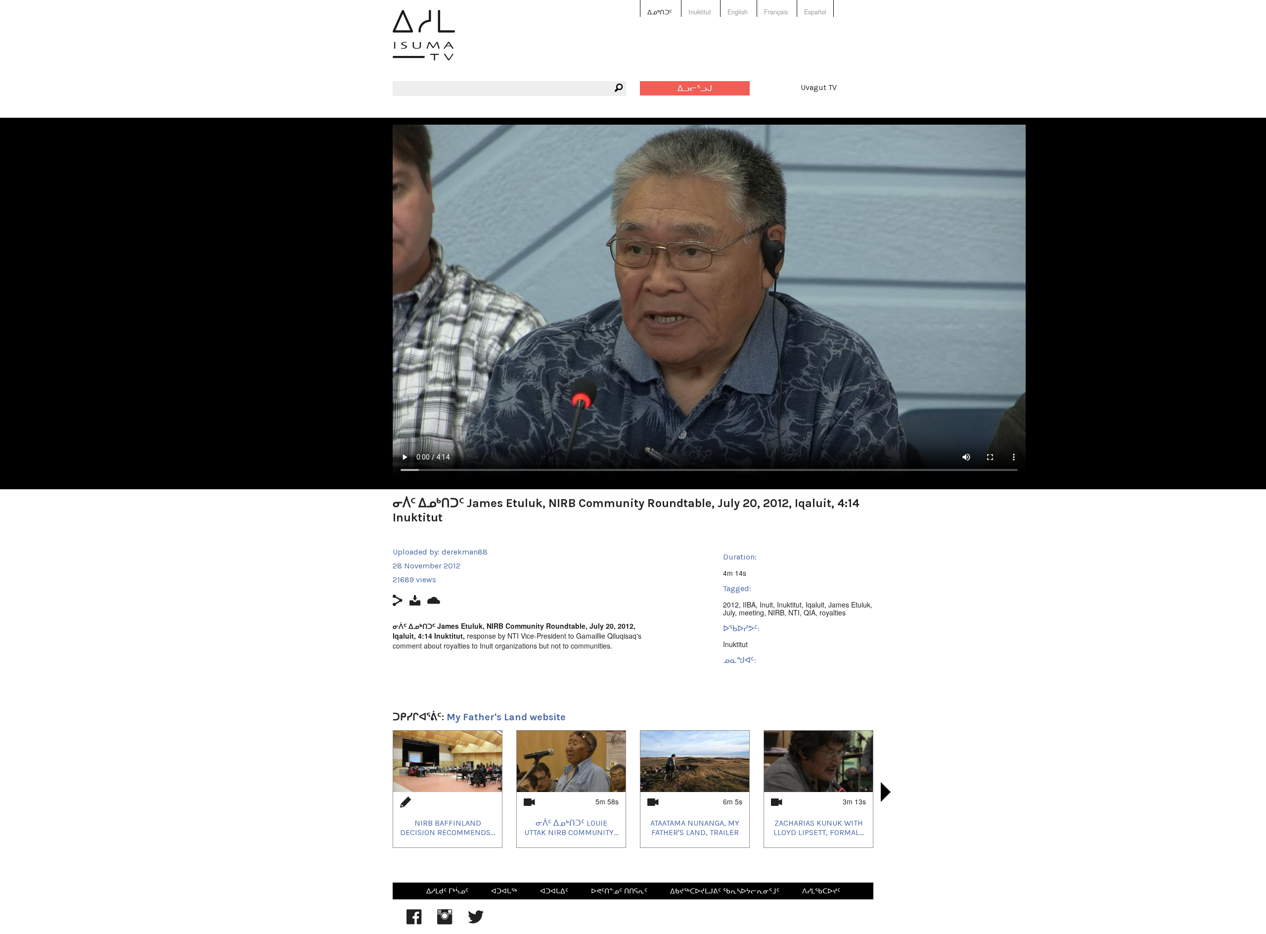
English (737, 11)
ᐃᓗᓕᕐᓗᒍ (695, 88)
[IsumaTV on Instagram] (444, 922)
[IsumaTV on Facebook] (414, 922)
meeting (751, 612)
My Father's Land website (506, 717)
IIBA (749, 604)
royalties (832, 612)
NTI (794, 612)
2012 (731, 604)
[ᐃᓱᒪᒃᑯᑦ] (424, 42)
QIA (809, 612)
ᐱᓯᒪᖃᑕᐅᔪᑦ (821, 890)
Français (776, 11)
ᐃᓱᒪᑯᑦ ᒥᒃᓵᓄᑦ (447, 890)
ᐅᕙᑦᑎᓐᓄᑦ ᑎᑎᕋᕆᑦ (619, 890)
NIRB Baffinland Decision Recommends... (447, 827)
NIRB (776, 612)
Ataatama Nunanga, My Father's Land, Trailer (694, 827)
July (729, 612)
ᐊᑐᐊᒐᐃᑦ (554, 890)
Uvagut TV (819, 87)
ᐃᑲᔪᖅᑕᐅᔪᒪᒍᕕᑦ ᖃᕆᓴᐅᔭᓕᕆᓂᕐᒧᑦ (724, 890)
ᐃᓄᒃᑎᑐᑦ (659, 11)
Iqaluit (815, 604)
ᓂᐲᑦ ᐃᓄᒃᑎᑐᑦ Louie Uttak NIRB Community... (571, 827)
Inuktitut (699, 11)
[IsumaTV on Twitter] (476, 922)
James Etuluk (849, 604)
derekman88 (465, 552)
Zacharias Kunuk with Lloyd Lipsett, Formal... (818, 827)
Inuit (766, 604)
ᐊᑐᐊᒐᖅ (504, 890)
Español (815, 11)
